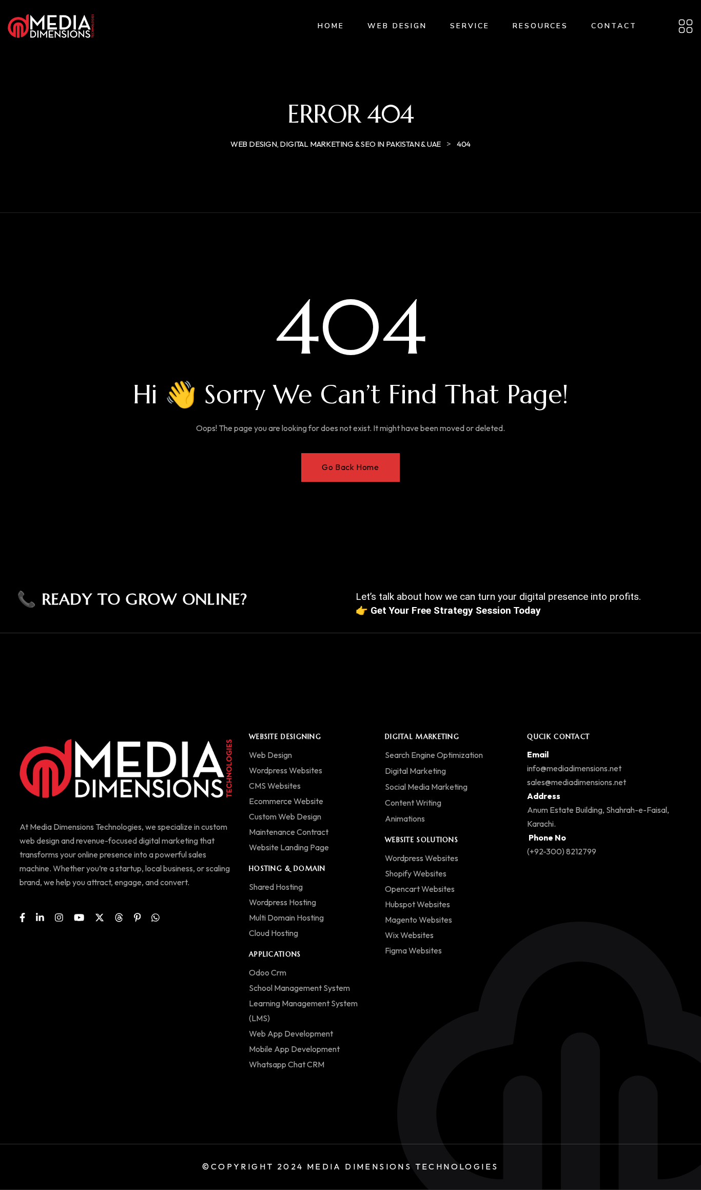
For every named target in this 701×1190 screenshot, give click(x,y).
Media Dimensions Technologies (403, 1166)
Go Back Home (350, 467)
